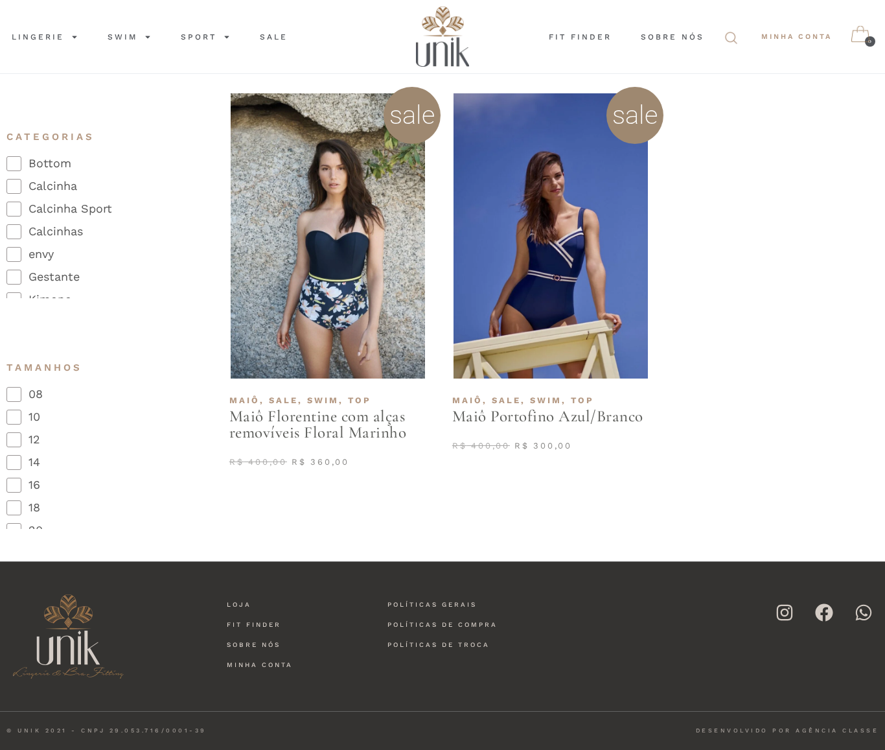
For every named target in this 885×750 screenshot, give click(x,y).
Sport (198, 36)
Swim (122, 36)
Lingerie (38, 36)
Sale (274, 36)
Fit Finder (580, 36)
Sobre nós (672, 36)
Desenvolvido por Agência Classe (787, 730)
